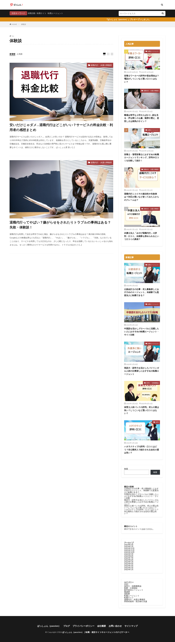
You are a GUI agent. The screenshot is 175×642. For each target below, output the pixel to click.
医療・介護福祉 (131, 588)
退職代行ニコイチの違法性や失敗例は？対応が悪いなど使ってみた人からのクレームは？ (141, 196)
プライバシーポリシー (83, 626)
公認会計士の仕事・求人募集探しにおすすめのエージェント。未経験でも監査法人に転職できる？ (141, 292)
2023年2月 (128, 544)
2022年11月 (129, 550)
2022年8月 (128, 556)
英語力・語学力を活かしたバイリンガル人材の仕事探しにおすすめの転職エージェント (141, 371)
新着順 (12, 54)
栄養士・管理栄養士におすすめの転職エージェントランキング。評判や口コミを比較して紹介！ (141, 157)
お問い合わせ (115, 626)
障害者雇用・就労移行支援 (135, 601)
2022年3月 (128, 565)
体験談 (23, 24)
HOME (14, 24)
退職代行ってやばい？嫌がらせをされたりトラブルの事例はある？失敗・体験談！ (60, 224)
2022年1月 (128, 569)
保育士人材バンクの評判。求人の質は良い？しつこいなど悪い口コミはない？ (141, 410)
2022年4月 (128, 563)
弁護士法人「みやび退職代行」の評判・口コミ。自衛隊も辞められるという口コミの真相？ (141, 236)
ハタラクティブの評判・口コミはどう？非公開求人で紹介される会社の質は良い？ (141, 449)
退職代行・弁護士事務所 (101, 65)
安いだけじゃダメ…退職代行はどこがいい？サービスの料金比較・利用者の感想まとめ (61, 127)
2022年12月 (129, 548)
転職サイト (41, 13)
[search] (162, 13)
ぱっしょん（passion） (49, 626)
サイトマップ (131, 626)
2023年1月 (128, 546)
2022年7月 (128, 558)
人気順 (19, 54)
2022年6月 (128, 560)
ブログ (66, 626)
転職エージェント (55, 13)
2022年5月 (128, 562)
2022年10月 (129, 552)
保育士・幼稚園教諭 (152, 383)
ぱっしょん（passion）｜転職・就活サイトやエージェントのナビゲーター (95, 632)
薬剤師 (127, 594)
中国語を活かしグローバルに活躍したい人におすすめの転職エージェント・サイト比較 (141, 331)
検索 (126, 469)
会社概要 (101, 626)
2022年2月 (128, 567)
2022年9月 (128, 554)
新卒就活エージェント (133, 590)
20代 (157, 422)
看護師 (127, 592)
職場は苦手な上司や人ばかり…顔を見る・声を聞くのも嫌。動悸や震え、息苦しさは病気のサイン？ (141, 118)
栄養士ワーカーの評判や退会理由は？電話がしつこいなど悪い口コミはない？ (141, 78)
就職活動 (31, 13)
